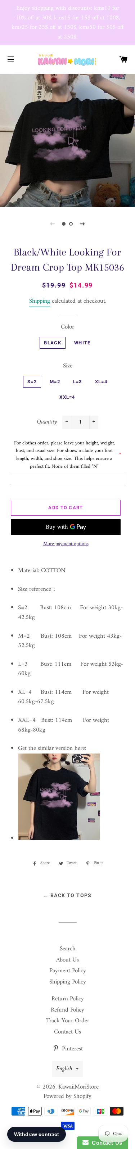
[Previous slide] (52, 224)
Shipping (39, 301)
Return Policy (67, 999)
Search (68, 949)
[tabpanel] (67, 139)
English (64, 1068)
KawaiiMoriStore (78, 1087)
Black (52, 342)
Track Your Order (67, 1020)
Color (67, 327)
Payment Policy (67, 970)
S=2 (32, 381)
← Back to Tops (67, 895)
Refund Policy (67, 1010)
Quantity (47, 422)
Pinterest (71, 1049)
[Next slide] (83, 224)
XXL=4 (67, 397)
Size (67, 366)
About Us (67, 960)
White (82, 342)
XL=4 (101, 381)
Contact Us (67, 1032)
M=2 (55, 381)
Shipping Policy (67, 982)
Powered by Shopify (67, 1096)
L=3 (77, 381)
